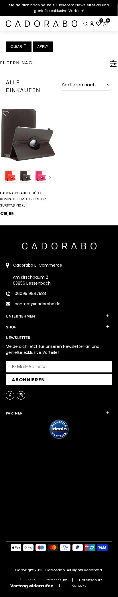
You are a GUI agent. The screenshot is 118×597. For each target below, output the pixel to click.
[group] (28, 135)
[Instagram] (21, 395)
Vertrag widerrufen (32, 586)
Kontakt (79, 585)
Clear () (18, 46)
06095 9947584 (31, 293)
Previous (6, 177)
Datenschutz (90, 580)
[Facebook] (10, 395)
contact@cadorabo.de (37, 304)
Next (50, 177)
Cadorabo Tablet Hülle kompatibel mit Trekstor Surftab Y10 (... (23, 199)
